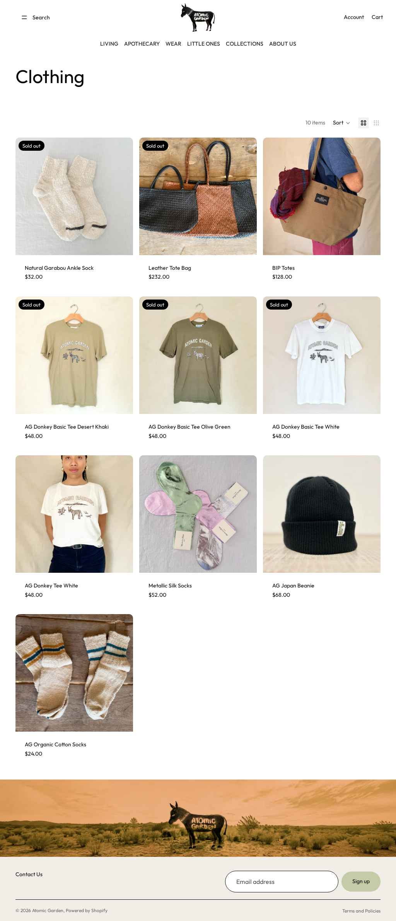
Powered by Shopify (87, 910)
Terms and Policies (361, 911)
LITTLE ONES (203, 43)
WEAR (173, 43)
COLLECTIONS (244, 43)
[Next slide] (245, 196)
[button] (341, 122)
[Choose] (369, 243)
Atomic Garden (47, 910)
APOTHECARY (142, 43)
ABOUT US (282, 43)
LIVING (109, 43)
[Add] (369, 561)
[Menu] (24, 17)
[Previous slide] (150, 196)
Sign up (361, 881)
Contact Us (29, 874)
